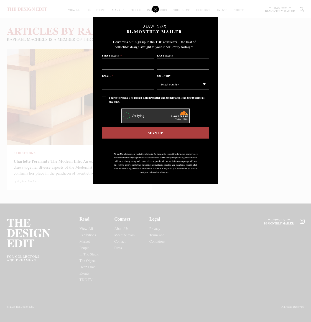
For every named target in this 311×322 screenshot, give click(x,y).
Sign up (155, 132)
